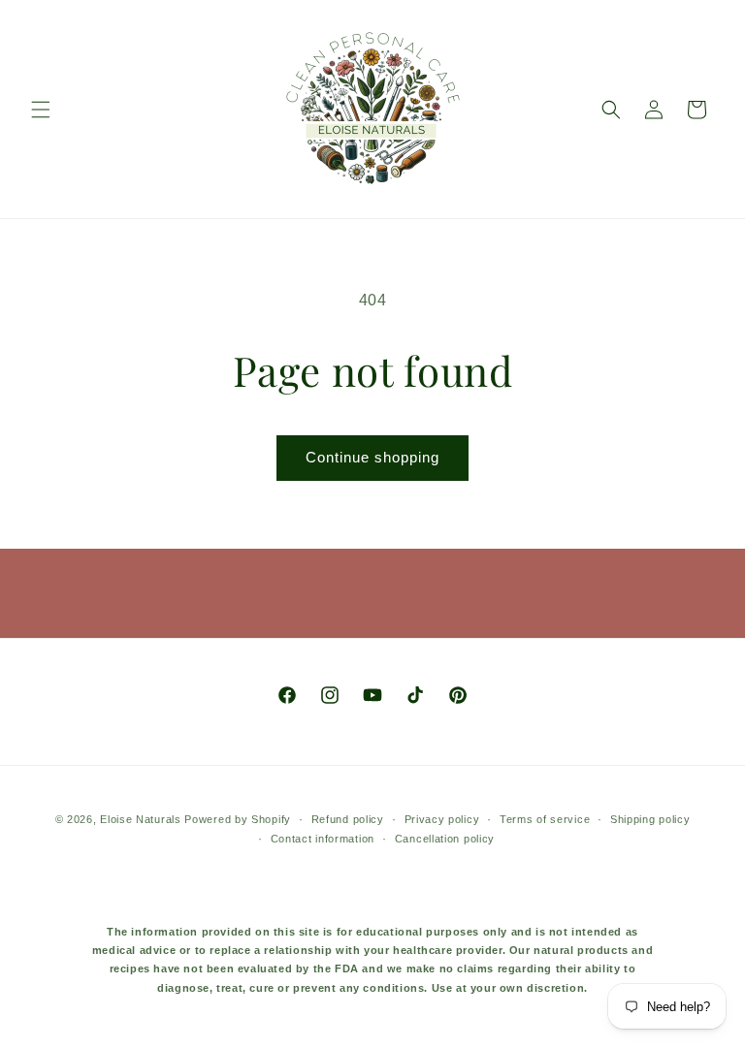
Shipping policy (650, 819)
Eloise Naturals (140, 819)
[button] (40, 109)
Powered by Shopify (237, 819)
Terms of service (545, 819)
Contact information (322, 838)
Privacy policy (442, 819)
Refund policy (347, 819)
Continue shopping (372, 457)
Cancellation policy (445, 838)
